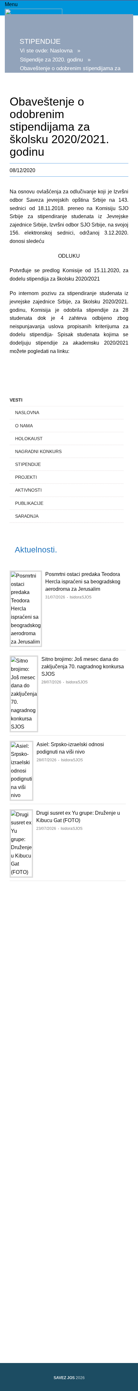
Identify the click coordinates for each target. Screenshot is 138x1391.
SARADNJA (27, 516)
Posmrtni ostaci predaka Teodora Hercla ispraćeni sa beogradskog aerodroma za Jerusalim (82, 581)
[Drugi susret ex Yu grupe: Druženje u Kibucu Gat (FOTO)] (21, 843)
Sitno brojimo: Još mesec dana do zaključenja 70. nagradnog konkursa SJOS (82, 666)
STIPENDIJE (28, 464)
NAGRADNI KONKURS (38, 451)
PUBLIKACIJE (29, 503)
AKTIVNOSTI (28, 490)
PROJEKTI (26, 477)
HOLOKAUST (29, 438)
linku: (63, 351)
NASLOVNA (27, 412)
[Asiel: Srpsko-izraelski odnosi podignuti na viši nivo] (21, 771)
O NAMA (24, 425)
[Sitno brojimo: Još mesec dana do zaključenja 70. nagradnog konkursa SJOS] (24, 694)
